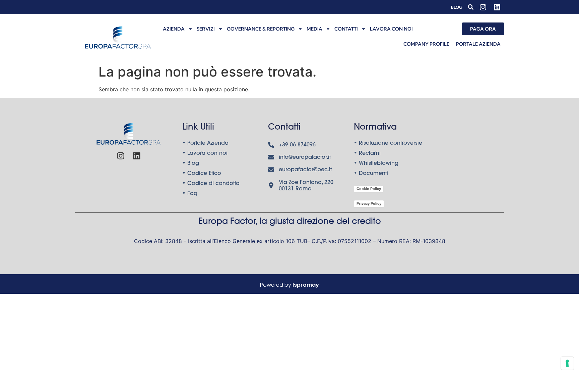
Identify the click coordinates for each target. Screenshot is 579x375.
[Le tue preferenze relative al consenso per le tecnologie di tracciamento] (567, 363)
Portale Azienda (478, 44)
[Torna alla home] (117, 37)
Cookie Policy (369, 188)
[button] (471, 7)
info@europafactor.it (305, 157)
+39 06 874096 (297, 145)
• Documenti (371, 173)
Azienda (174, 29)
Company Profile (426, 44)
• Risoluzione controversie (388, 143)
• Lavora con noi (205, 153)
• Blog (190, 163)
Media (314, 29)
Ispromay (306, 285)
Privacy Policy (369, 203)
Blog (456, 7)
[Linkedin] (497, 7)
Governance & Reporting (261, 29)
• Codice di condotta (211, 183)
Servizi (206, 29)
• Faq (189, 193)
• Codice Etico (201, 173)
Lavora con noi (391, 29)
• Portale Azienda (205, 143)
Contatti (346, 29)
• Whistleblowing (376, 163)
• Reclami (367, 153)
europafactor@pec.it (305, 170)
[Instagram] (483, 7)
